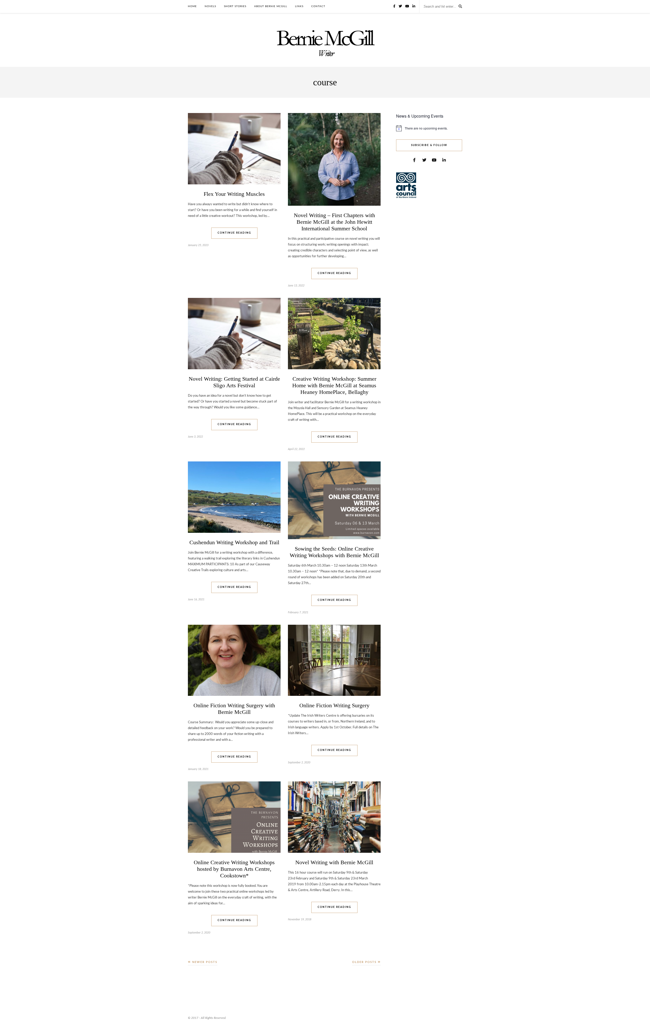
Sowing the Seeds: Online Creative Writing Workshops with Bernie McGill (334, 551)
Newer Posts (204, 962)
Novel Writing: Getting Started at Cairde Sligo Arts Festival (234, 382)
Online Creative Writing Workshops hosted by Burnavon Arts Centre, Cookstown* (234, 869)
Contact (318, 6)
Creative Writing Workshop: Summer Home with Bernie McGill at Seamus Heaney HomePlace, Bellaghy (334, 385)
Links (299, 6)
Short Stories (235, 6)
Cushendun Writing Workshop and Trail (234, 542)
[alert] (429, 128)
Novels (210, 6)
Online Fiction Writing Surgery (334, 705)
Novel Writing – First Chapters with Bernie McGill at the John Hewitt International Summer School (334, 222)
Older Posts (365, 962)
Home (192, 6)
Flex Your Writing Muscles (234, 194)
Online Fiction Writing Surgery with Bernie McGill (234, 708)
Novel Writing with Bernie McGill (334, 862)
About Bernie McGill (270, 6)
